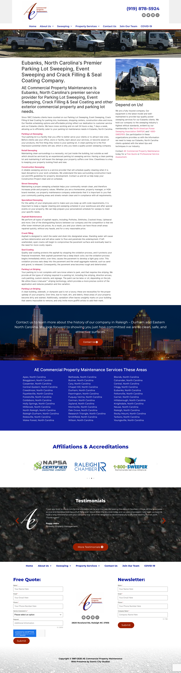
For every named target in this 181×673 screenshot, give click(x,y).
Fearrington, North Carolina (83, 393)
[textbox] (35, 614)
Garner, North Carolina (126, 397)
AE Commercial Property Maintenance (141, 151)
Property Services (86, 26)
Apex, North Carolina (34, 377)
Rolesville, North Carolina (37, 417)
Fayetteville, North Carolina (38, 393)
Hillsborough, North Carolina (130, 400)
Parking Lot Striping (31, 269)
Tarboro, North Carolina (127, 417)
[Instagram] (157, 15)
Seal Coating (28, 249)
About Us (45, 26)
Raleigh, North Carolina (127, 410)
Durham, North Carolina (81, 390)
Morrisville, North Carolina (82, 407)
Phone (16, 602)
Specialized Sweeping (32, 200)
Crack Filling (27, 233)
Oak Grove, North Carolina (82, 410)
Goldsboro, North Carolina (37, 400)
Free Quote (132, 154)
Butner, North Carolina (80, 380)
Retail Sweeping (29, 150)
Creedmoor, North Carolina (38, 390)
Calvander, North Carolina (128, 380)
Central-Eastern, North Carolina (40, 387)
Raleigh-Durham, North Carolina (41, 413)
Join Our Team (128, 26)
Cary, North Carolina (79, 383)
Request (16, 619)
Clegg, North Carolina (126, 387)
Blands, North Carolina (126, 377)
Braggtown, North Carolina (38, 380)
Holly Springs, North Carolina (39, 403)
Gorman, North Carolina (81, 400)
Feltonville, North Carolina (128, 393)
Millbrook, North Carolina (36, 407)
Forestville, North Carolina (37, 397)
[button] (24, 464)
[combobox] (38, 614)
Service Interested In (20, 611)
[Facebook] (144, 15)
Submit (21, 640)
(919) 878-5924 (143, 8)
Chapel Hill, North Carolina (83, 387)
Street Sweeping (30, 183)
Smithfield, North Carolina (82, 417)
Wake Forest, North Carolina (38, 420)
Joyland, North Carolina (81, 403)
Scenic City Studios (100, 661)
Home (32, 26)
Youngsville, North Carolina (129, 420)
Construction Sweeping (33, 167)
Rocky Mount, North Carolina (130, 413)
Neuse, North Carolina (126, 407)
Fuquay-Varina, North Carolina (85, 397)
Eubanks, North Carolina (127, 390)
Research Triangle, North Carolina (87, 413)
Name (15, 585)
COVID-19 (146, 26)
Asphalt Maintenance (32, 216)
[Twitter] (148, 15)
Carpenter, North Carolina (37, 383)
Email (15, 594)
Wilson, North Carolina (80, 420)
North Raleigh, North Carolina (39, 410)
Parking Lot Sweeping (32, 134)
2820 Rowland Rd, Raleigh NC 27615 (90, 623)
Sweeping (63, 26)
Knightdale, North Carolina (129, 403)
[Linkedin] (153, 15)
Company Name (123, 611)
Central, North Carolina (126, 383)
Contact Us (109, 26)
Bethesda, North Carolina (82, 377)
